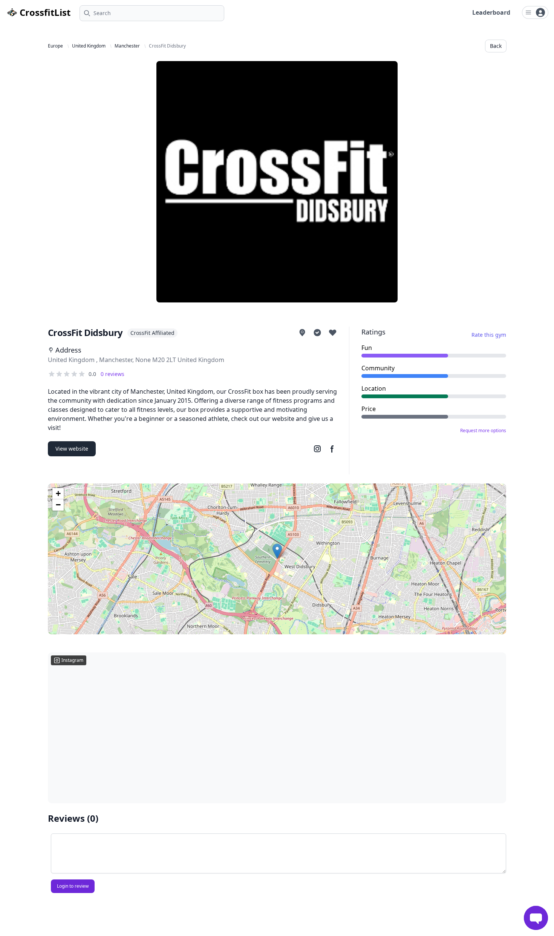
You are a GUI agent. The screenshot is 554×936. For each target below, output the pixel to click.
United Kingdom (89, 46)
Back (496, 45)
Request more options (483, 431)
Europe (55, 46)
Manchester (127, 46)
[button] (277, 551)
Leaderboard (491, 12)
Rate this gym (488, 334)
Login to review (73, 886)
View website (71, 448)
